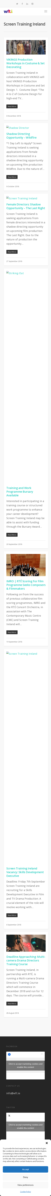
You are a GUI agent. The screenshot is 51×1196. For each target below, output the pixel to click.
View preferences (25, 1185)
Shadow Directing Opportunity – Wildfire (21, 135)
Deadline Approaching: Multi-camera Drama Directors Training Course (25, 960)
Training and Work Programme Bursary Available (19, 491)
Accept (25, 1169)
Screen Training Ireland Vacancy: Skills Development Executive (25, 872)
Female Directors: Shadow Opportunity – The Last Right (25, 206)
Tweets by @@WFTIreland (25, 1126)
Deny (25, 1177)
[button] (46, 1143)
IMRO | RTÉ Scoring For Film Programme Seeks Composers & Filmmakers (26, 584)
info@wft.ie (13, 1093)
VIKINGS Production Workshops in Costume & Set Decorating (25, 63)
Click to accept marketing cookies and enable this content (25, 1065)
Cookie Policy (25, 1191)
